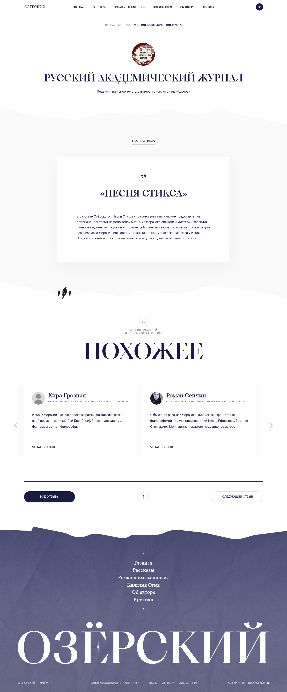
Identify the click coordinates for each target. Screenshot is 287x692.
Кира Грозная (67, 395)
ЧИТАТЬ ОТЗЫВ (43, 447)
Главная (143, 563)
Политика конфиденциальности (114, 683)
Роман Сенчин (186, 395)
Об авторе (143, 592)
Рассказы (143, 570)
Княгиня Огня (143, 585)
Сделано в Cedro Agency (247, 683)
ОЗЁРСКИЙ (143, 647)
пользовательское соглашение (173, 683)
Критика (143, 599)
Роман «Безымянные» (143, 577)
